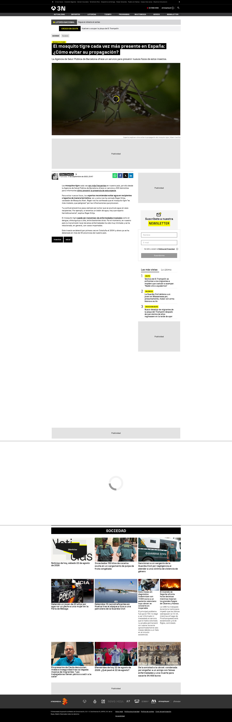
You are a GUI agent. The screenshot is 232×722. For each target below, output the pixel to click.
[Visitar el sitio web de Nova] (111, 701)
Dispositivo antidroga (108, 2)
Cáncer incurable (82, 2)
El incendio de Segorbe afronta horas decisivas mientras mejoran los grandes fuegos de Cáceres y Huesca (169, 598)
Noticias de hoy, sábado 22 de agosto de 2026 (70, 564)
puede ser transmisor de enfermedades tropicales (99, 218)
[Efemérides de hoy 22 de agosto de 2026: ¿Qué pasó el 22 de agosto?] (116, 654)
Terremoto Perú (95, 2)
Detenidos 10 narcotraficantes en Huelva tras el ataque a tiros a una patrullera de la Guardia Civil (113, 606)
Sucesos (65, 36)
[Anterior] (52, 2)
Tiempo (107, 14)
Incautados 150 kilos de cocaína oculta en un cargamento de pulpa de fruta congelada (114, 566)
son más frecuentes (97, 185)
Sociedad (116, 531)
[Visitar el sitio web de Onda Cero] (137, 701)
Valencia (149, 291)
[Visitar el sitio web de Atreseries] (128, 701)
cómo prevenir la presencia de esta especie (96, 190)
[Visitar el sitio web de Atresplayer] (165, 701)
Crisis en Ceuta (151, 307)
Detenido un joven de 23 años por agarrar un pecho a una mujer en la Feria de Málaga (69, 606)
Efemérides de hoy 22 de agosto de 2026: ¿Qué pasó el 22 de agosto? (113, 669)
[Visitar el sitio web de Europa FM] (145, 701)
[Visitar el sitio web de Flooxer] (177, 701)
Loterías (91, 14)
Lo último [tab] (166, 269)
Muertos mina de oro (160, 2)
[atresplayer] (168, 8)
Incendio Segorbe (70, 2)
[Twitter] (76, 174)
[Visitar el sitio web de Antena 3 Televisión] (86, 701)
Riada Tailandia (121, 2)
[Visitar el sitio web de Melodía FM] (153, 701)
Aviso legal (119, 711)
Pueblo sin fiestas (134, 2)
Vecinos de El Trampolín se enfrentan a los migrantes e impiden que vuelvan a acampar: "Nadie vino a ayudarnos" (159, 282)
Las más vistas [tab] (149, 269)
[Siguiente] (179, 2)
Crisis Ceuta (59, 2)
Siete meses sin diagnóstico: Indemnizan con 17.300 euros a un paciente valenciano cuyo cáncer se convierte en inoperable (147, 600)
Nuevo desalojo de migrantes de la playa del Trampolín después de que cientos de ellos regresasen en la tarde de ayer (159, 313)
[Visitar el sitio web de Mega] (120, 701)
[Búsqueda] (178, 8)
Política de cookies (147, 711)
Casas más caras (146, 2)
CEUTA (147, 276)
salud (68, 239)
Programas (124, 14)
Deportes (75, 14)
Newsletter (172, 14)
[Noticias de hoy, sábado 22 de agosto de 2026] (72, 550)
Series (156, 14)
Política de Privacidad (166, 249)
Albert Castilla (66, 174)
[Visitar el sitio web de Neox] (103, 701)
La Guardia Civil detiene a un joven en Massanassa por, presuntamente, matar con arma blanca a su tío (159, 297)
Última (154, 8)
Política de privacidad (131, 711)
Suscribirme (159, 255)
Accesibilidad (120, 716)
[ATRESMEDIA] (59, 701)
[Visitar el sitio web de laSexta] (94, 701)
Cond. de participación (163, 711)
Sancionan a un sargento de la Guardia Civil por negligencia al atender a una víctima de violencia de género (158, 567)
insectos (57, 239)
